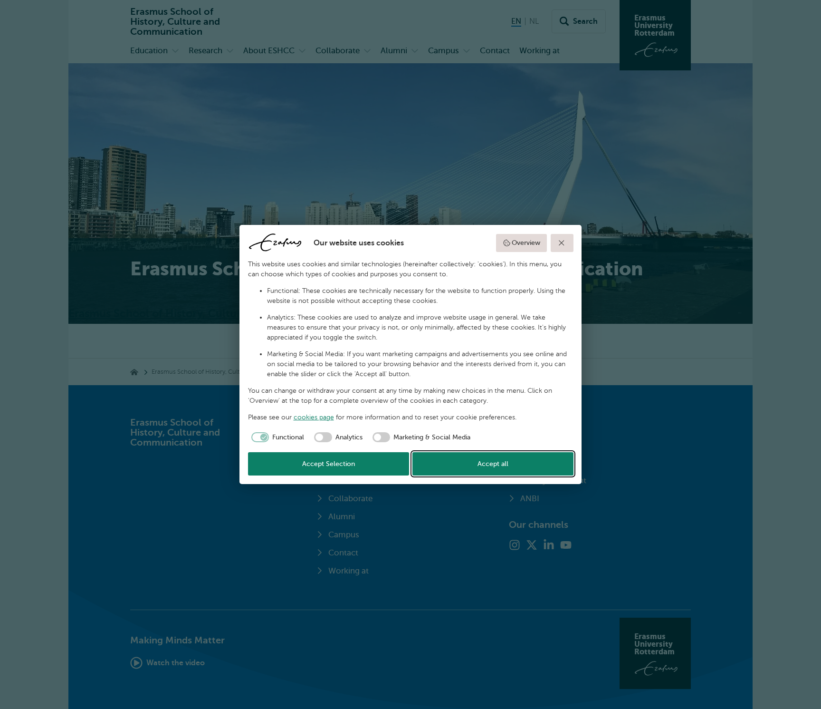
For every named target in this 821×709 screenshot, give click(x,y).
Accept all (492, 463)
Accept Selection (328, 463)
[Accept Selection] (562, 243)
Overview (526, 242)
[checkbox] (276, 437)
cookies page (314, 417)
